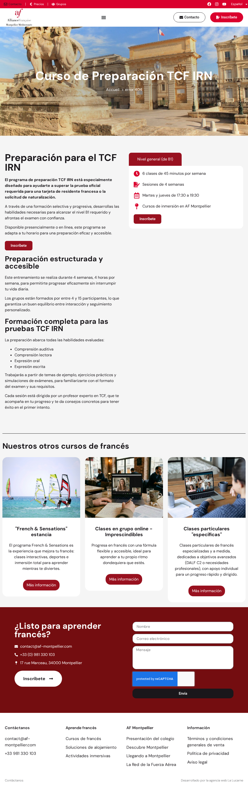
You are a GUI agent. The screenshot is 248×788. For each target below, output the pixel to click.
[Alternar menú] (103, 17)
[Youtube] (224, 4)
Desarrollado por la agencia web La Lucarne (212, 780)
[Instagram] (217, 4)
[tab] (155, 159)
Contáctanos (14, 780)
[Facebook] (209, 4)
